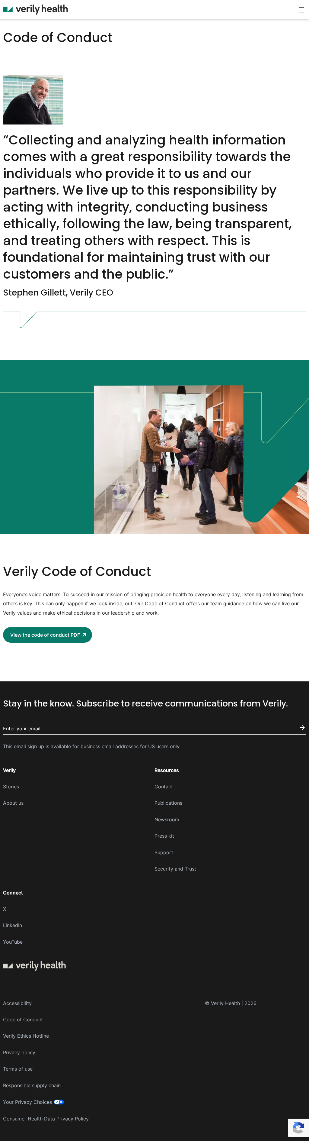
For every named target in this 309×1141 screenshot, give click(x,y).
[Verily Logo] (35, 10)
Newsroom (166, 819)
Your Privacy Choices (27, 1102)
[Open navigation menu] (302, 10)
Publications (168, 803)
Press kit (164, 836)
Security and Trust (175, 869)
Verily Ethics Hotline (26, 1036)
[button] (47, 635)
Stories (11, 787)
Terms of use (18, 1069)
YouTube (13, 942)
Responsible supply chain (32, 1085)
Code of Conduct (23, 1020)
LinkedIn (12, 925)
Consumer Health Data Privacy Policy (46, 1119)
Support (163, 852)
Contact (163, 787)
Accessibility (17, 1003)
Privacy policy (19, 1052)
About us (13, 803)
